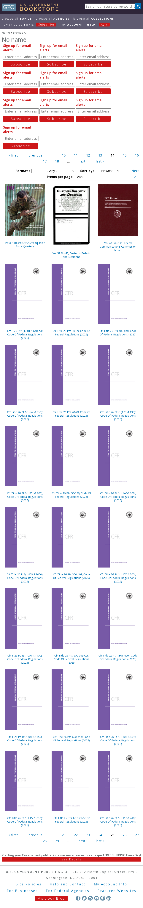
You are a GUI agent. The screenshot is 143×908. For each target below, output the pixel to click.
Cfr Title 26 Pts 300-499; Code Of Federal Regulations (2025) (71, 576)
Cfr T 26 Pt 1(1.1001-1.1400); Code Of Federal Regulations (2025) (25, 659)
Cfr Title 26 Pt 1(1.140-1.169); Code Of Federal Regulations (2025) (118, 496)
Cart (104, 24)
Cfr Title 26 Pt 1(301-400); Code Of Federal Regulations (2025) (117, 657)
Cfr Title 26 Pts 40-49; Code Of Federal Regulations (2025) (71, 413)
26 (124, 835)
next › (82, 161)
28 (45, 841)
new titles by (28, 24)
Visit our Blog (51, 898)
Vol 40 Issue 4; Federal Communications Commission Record (118, 246)
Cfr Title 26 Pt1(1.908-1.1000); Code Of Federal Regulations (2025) (25, 578)
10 (64, 155)
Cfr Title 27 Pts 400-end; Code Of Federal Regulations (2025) (117, 332)
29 (57, 841)
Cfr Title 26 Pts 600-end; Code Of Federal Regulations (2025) (71, 738)
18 (57, 161)
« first (13, 155)
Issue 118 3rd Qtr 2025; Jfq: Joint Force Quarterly (25, 244)
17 (45, 161)
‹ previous (34, 155)
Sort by (86, 170)
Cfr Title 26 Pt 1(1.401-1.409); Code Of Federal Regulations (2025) (118, 740)
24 (100, 835)
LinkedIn (108, 898)
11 (76, 155)
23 (88, 835)
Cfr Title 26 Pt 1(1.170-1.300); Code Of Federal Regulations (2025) (118, 578)
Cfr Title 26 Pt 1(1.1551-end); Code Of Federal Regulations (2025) (25, 821)
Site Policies (29, 884)
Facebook (78, 898)
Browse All (17, 18)
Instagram (90, 898)
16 (137, 155)
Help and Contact (68, 884)
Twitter (84, 898)
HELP (91, 24)
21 (64, 835)
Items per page (60, 176)
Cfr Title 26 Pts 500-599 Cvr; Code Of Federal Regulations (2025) (71, 659)
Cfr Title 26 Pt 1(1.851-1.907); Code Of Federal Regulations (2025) (25, 496)
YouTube (96, 898)
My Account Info (110, 884)
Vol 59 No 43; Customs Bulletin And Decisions (71, 255)
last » (100, 161)
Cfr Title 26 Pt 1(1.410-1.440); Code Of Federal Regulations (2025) (118, 821)
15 (124, 155)
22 (76, 835)
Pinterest (102, 898)
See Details (71, 859)
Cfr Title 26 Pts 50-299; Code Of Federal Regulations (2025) (71, 494)
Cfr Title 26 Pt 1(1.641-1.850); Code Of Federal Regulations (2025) (25, 415)
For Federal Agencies (67, 890)
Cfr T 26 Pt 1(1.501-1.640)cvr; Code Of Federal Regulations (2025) (25, 334)
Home (6, 32)
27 (137, 835)
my (72, 24)
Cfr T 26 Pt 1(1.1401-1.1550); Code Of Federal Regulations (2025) (25, 740)
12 (88, 155)
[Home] (32, 9)
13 (100, 155)
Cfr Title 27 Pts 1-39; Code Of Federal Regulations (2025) (71, 819)
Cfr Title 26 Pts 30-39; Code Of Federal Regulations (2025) (71, 332)
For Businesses (22, 890)
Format (22, 170)
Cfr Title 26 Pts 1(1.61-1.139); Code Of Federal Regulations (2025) (118, 415)
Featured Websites (116, 890)
